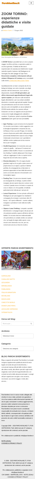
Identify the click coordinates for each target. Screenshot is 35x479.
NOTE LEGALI (6, 441)
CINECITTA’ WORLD (8, 302)
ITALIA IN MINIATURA (8, 292)
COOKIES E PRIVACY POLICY (11, 443)
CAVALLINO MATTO (8, 279)
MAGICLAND (5, 299)
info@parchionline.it (17, 472)
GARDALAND (6, 276)
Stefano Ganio (7, 30)
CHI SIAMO (5, 474)
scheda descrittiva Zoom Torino (19, 80)
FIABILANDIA (5, 289)
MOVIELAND (5, 296)
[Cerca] (31, 324)
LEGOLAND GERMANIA (9, 309)
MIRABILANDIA (6, 286)
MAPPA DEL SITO (17, 474)
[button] (31, 3)
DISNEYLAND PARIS (8, 306)
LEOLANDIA (5, 282)
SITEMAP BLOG (6, 312)
